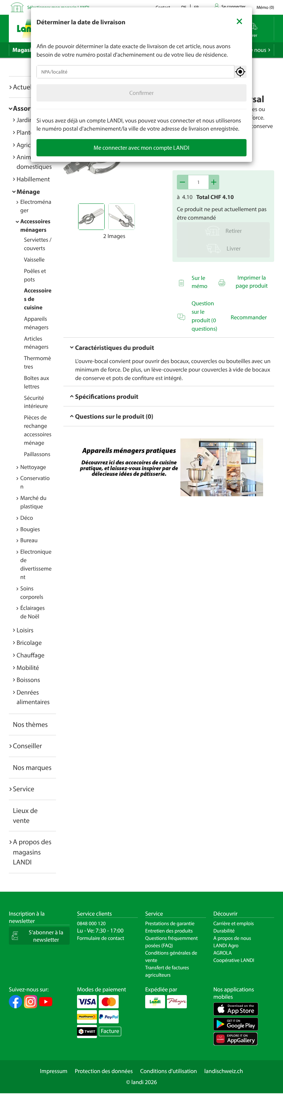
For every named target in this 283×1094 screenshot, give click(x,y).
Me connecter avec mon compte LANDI (141, 147)
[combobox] (135, 71)
